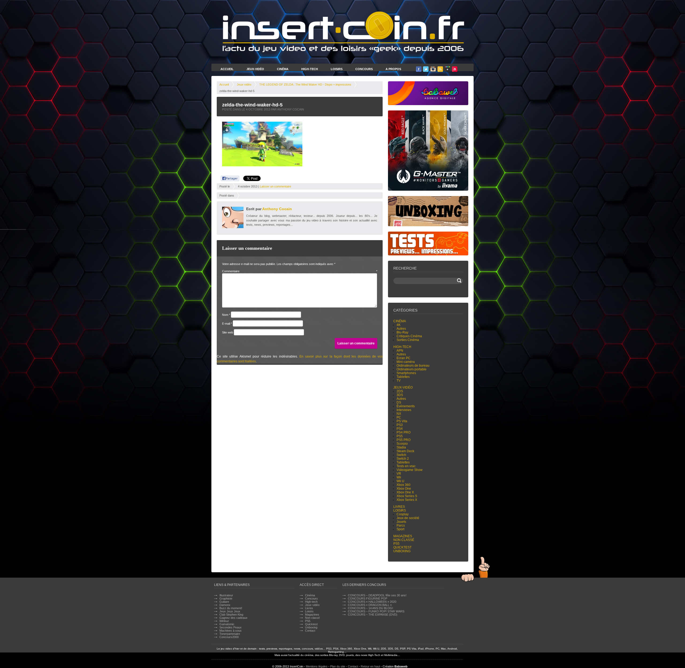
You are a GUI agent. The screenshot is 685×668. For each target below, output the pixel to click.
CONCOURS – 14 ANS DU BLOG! (370, 608)
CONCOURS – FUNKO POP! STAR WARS (376, 611)
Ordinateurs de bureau (413, 365)
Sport (400, 529)
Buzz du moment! (230, 608)
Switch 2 (403, 458)
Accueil (227, 69)
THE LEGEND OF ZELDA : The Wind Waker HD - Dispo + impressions (305, 84)
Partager (227, 177)
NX (399, 414)
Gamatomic (226, 624)
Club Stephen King (231, 614)
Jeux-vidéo (244, 84)
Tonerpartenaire (229, 633)
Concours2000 (229, 637)
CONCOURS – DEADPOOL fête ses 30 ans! (377, 595)
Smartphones (406, 373)
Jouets (401, 522)
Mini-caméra (406, 362)
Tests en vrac (406, 466)
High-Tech (309, 69)
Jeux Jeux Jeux (229, 611)
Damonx (224, 604)
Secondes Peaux (230, 627)
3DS (400, 395)
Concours (364, 69)
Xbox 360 (403, 485)
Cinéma (282, 69)
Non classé (403, 540)
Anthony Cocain (277, 209)
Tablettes (403, 377)
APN (400, 350)
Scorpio (402, 444)
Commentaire (299, 271)
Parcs (401, 525)
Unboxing (401, 551)
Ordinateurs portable (412, 369)
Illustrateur (226, 595)
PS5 (400, 436)
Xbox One (404, 488)
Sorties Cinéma (408, 340)
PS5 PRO (403, 440)
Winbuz (224, 621)
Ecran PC (403, 358)
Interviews (404, 410)
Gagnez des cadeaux (233, 617)
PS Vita (402, 421)
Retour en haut (370, 666)
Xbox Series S (407, 496)
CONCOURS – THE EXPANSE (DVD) (372, 614)
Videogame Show (410, 470)
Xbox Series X (407, 500)
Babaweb (401, 666)
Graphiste (225, 598)
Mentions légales (317, 666)
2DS (400, 391)
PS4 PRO (403, 432)
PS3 (400, 425)
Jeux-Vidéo (255, 69)
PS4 (400, 429)
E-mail (227, 323)
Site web (227, 332)
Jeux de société (408, 518)
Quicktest (402, 547)
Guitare (224, 601)
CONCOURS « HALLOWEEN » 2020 (372, 601)
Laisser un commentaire (275, 186)
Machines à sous (230, 630)
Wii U (400, 481)
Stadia (401, 447)
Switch (401, 455)
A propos (393, 69)
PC (399, 417)
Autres (401, 329)
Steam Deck (405, 451)
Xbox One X (405, 492)
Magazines (402, 536)
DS (399, 402)
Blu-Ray (402, 332)
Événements (406, 406)
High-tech (402, 347)
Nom (226, 314)
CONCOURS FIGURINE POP (367, 598)
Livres (399, 507)
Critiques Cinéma (409, 336)
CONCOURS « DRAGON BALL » (370, 604)
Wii (399, 477)
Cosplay (403, 514)
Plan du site (337, 666)
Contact (310, 630)
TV (399, 380)
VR (399, 473)
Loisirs (336, 69)
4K (399, 325)
